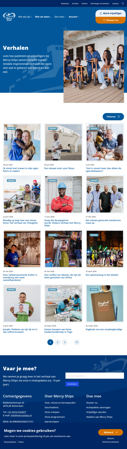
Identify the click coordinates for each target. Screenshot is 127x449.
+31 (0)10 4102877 (16, 412)
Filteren (111, 116)
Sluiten (21, 442)
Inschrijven (72, 384)
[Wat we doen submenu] (50, 16)
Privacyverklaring (10, 442)
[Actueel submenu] (78, 16)
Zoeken (123, 3)
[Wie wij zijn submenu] (31, 16)
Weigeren (110, 438)
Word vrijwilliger (112, 13)
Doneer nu (112, 20)
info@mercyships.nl (21, 415)
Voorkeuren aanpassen (110, 441)
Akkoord (108, 432)
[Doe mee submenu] (65, 16)
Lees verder (22, 147)
